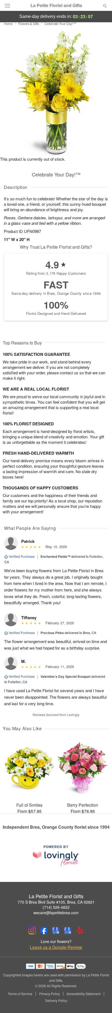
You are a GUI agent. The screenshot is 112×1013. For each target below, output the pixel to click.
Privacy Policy (49, 993)
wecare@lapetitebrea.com (56, 912)
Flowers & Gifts (28, 23)
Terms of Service (20, 993)
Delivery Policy (56, 1000)
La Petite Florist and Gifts (56, 5)
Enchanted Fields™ (55, 556)
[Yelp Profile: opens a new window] (80, 930)
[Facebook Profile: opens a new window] (44, 930)
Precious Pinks (52, 632)
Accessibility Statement (84, 993)
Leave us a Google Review (56, 947)
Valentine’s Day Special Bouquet (66, 676)
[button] (100, 1001)
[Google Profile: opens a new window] (56, 930)
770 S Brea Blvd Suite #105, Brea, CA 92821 (56, 902)
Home (8, 23)
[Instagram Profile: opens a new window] (32, 930)
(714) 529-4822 (56, 907)
